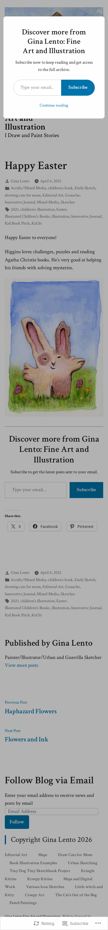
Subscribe (78, 87)
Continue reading (54, 105)
